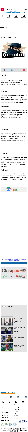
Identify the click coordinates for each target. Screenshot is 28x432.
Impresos (17, 418)
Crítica (16, 407)
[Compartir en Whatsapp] (18, 70)
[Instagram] (25, 397)
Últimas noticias (7, 306)
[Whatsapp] (11, 397)
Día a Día (17, 409)
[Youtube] (22, 397)
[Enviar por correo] (24, 70)
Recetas (16, 416)
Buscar (3, 407)
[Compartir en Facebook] (4, 70)
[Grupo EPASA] (23, 422)
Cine (15, 413)
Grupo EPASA (5, 418)
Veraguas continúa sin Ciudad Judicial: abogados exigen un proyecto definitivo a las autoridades (20, 321)
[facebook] (15, 397)
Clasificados (5, 412)
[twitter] (18, 397)
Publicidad (4, 415)
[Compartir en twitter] (12, 70)
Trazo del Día (17, 309)
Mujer (16, 411)
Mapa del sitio (5, 410)
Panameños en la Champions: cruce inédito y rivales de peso (19, 345)
